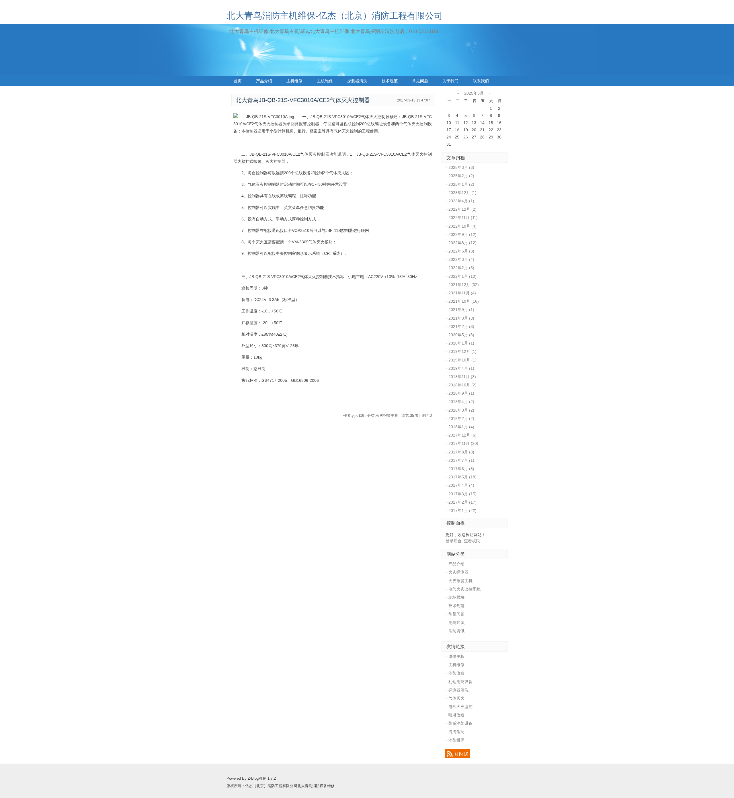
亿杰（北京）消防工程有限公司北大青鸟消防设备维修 (290, 786)
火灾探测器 (458, 572)
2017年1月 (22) (462, 510)
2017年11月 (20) (463, 443)
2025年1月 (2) (461, 184)
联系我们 (481, 81)
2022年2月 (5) (461, 267)
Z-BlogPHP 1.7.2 (262, 779)
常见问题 (420, 81)
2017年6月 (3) (461, 468)
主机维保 (325, 81)
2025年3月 (474, 93)
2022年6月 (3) (461, 251)
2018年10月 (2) (462, 385)
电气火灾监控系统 (464, 589)
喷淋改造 (456, 715)
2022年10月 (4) (462, 226)
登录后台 (454, 541)
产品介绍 (264, 81)
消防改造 (456, 673)
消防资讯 (456, 631)
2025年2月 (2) (461, 175)
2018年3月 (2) (461, 410)
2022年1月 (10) (462, 276)
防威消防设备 (460, 723)
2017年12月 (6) (462, 435)
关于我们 (450, 81)
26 (465, 137)
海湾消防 (456, 731)
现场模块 (456, 597)
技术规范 (390, 81)
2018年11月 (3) (462, 376)
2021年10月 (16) (463, 301)
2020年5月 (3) (461, 334)
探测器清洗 (357, 81)
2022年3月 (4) (461, 259)
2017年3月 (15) (462, 494)
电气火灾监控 (460, 706)
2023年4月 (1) (461, 201)
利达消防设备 (460, 681)
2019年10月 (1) (462, 360)
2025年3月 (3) (461, 167)
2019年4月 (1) (461, 368)
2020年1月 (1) (461, 343)
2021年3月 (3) (461, 318)
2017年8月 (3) (461, 452)
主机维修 (294, 81)
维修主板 (456, 656)
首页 (238, 81)
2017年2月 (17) (462, 502)
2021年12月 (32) (463, 284)
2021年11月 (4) (462, 293)
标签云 (240, 91)
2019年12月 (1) (462, 351)
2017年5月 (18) (462, 477)
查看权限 (472, 541)
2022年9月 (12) (462, 234)
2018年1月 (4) (461, 427)
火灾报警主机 (460, 580)
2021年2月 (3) (461, 326)
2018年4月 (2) (461, 401)
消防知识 (456, 622)
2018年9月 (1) (461, 393)
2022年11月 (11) (463, 217)
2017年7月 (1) (461, 460)
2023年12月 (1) (462, 192)
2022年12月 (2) (462, 209)
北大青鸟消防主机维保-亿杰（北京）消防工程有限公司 (335, 16)
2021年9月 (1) (461, 309)
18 (457, 130)
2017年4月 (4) (461, 485)
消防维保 (456, 740)
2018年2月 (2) (461, 418)
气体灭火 (456, 698)
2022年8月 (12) (462, 242)
